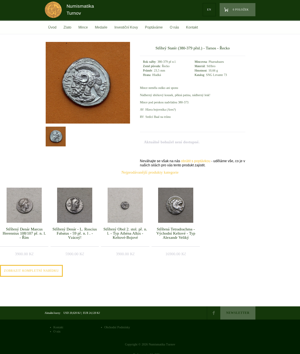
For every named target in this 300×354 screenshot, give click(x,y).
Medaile (101, 27)
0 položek (241, 9)
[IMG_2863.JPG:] (55, 136)
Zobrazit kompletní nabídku (31, 270)
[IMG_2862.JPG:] (88, 123)
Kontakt (192, 27)
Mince (83, 27)
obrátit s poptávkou (195, 161)
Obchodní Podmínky (117, 327)
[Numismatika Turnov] (55, 14)
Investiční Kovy (126, 27)
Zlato (67, 27)
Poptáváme (154, 27)
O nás (174, 27)
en (209, 9)
